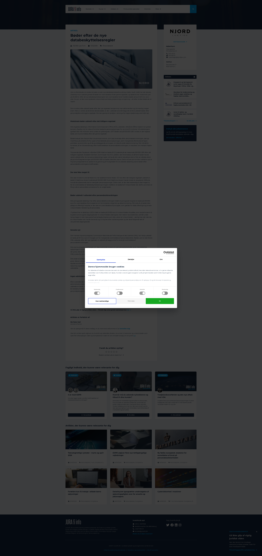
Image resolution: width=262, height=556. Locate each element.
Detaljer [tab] (131, 259)
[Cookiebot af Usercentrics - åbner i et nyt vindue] (165, 252)
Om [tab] (161, 259)
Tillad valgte (131, 301)
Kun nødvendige (102, 301)
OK (160, 301)
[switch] (120, 293)
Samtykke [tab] (101, 260)
